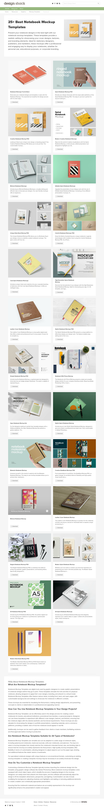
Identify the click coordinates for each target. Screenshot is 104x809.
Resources (14, 9)
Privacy (46, 805)
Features (46, 802)
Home (35, 802)
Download (15, 102)
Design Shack (14, 3)
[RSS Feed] (59, 3)
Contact (40, 805)
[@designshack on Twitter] (52, 3)
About (21, 9)
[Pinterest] (57, 3)
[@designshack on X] (5, 805)
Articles (7, 9)
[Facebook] (55, 3)
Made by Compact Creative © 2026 (15, 802)
